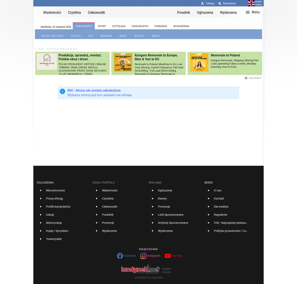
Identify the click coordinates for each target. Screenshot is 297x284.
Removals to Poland (225, 55)
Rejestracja (227, 3)
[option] (63, 192)
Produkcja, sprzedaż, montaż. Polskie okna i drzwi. (80, 57)
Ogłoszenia (45, 182)
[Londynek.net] (143, 12)
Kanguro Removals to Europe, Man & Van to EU (156, 57)
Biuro (208, 182)
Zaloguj (207, 3)
